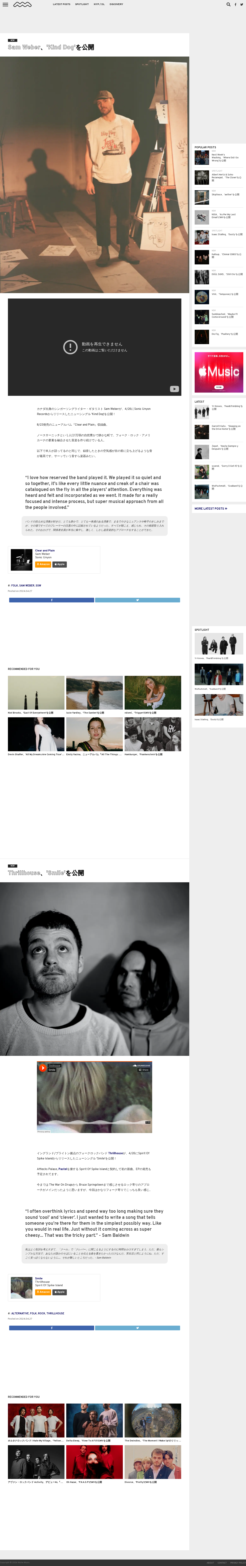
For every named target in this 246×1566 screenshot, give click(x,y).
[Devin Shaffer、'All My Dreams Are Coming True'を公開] (36, 750)
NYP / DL (99, 4)
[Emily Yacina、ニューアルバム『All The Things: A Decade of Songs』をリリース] (94, 750)
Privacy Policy (238, 1563)
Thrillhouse (115, 1153)
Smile (39, 1278)
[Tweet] (137, 599)
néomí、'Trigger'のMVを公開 (140, 713)
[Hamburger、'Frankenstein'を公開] (153, 750)
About (210, 1563)
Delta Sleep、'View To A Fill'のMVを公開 (88, 1440)
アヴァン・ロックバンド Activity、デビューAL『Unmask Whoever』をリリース (51, 1482)
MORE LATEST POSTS (210, 509)
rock (41, 1313)
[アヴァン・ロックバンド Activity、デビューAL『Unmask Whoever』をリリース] (36, 1478)
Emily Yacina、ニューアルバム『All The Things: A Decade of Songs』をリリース (110, 754)
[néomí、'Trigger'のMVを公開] (153, 709)
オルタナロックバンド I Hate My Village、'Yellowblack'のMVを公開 (44, 1440)
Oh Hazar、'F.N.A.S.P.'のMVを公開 (84, 1482)
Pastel (63, 1169)
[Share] (51, 599)
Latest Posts (61, 4)
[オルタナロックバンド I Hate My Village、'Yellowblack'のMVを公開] (36, 1437)
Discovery (116, 4)
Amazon (44, 564)
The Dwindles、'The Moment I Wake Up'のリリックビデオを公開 (160, 1440)
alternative (20, 1313)
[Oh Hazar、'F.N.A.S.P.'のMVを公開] (94, 1478)
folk (14, 586)
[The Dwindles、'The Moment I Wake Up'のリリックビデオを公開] (153, 1437)
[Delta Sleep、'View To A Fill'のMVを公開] (94, 1437)
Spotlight (82, 4)
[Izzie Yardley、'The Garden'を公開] (94, 709)
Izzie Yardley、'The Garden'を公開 (85, 713)
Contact (222, 1563)
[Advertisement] (123, 20)
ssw (38, 586)
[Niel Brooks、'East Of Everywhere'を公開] (36, 709)
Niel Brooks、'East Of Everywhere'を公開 (30, 713)
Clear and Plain (45, 551)
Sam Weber (26, 586)
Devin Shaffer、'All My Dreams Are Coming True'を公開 (38, 754)
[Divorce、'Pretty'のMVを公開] (153, 1478)
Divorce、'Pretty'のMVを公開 (141, 1482)
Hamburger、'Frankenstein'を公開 (143, 754)
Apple (60, 564)
